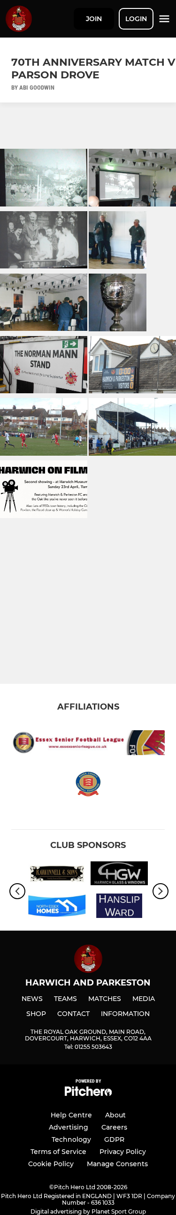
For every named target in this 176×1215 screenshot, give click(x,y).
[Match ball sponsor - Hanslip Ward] (119, 907)
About (115, 1115)
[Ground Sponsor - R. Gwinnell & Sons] (57, 875)
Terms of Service (58, 1151)
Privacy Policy (122, 1151)
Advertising (68, 1127)
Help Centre (71, 1115)
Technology (71, 1139)
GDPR (114, 1139)
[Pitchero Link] (88, 1093)
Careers (114, 1127)
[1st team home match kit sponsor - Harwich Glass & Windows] (119, 875)
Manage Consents (117, 1164)
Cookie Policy (51, 1164)
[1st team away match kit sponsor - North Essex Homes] (57, 907)
